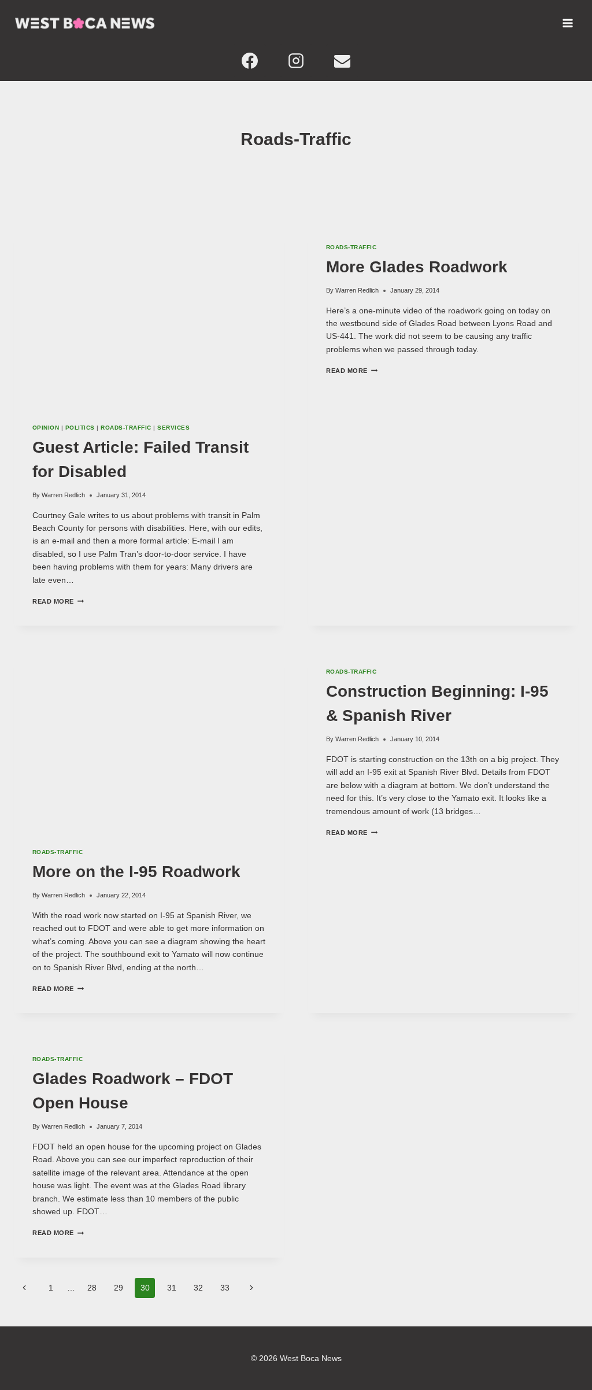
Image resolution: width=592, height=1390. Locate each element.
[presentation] (149, 314)
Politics (80, 427)
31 (171, 1287)
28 (92, 1287)
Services (173, 427)
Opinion (45, 427)
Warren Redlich (63, 494)
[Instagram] (296, 61)
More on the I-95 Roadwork (136, 872)
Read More (58, 601)
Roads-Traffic (126, 427)
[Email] (342, 61)
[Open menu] (567, 23)
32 (198, 1287)
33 (225, 1287)
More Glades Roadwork (417, 267)
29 (118, 1287)
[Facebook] (250, 61)
